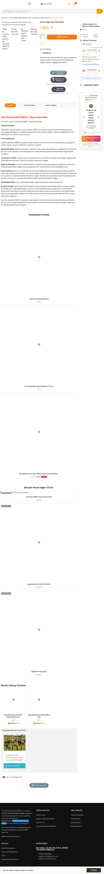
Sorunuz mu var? (39, 785)
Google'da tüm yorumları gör (92, 78)
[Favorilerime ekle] (42, 43)
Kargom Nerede (77, 815)
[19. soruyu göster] (92, 136)
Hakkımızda (40, 815)
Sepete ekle (62, 37)
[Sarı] (16, 723)
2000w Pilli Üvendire (39, 672)
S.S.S (3, 855)
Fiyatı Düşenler (77, 826)
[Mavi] (12, 723)
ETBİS (25, 830)
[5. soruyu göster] (87, 135)
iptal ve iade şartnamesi (45, 819)
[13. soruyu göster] (97, 135)
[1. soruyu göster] (82, 135)
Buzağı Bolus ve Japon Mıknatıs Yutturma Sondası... (39, 474)
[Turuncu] (10, 723)
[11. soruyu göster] (94, 135)
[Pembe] (18, 723)
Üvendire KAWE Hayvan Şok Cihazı (39, 497)
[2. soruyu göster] (83, 135)
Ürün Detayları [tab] (30, 105)
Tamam (94, 870)
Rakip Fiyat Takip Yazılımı (11, 836)
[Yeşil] (14, 723)
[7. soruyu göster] (89, 135)
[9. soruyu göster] (92, 135)
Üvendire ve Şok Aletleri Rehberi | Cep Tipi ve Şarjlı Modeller (14, 757)
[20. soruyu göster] (93, 136)
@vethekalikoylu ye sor (91, 141)
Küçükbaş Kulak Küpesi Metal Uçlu (39, 716)
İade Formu (40, 822)
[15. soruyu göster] (99, 135)
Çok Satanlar (76, 822)
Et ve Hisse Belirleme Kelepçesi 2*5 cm (39, 386)
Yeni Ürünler (76, 819)
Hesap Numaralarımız (10, 859)
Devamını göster (12, 766)
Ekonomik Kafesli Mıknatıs (39, 299)
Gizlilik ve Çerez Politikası (46, 826)
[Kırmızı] (9, 723)
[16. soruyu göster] (88, 136)
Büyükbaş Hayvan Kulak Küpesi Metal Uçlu (13, 716)
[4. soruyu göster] (86, 135)
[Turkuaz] (20, 723)
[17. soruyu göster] (89, 136)
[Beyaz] (7, 723)
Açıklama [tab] (10, 105)
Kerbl (43, 22)
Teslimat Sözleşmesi (10, 852)
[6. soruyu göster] (88, 135)
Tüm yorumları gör (97, 47)
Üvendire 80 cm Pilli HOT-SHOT (39, 584)
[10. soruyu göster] (93, 135)
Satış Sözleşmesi (8, 848)
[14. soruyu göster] (98, 135)
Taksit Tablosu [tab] (51, 105)
